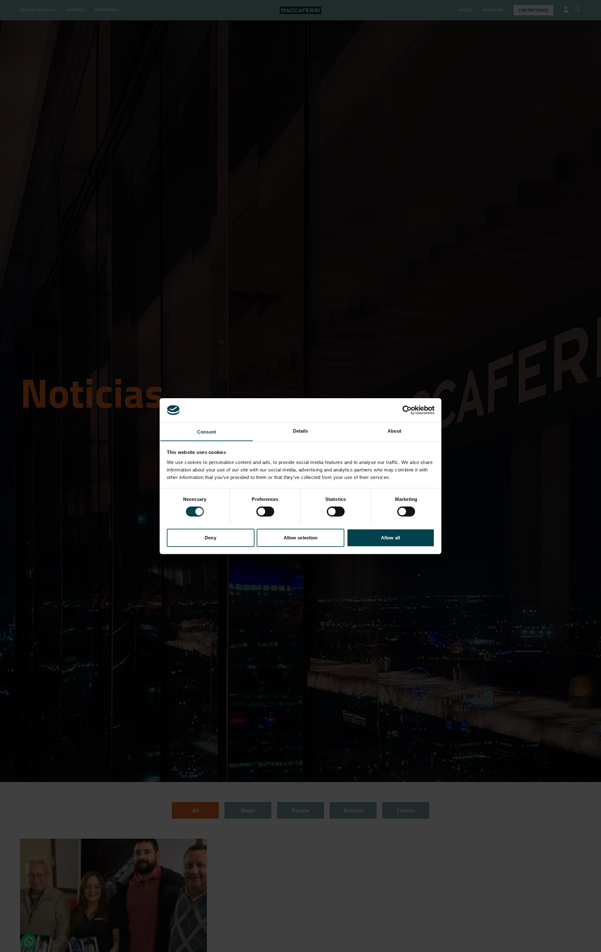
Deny (210, 537)
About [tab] (394, 430)
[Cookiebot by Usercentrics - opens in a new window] (407, 410)
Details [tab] (300, 430)
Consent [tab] (206, 431)
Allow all (390, 537)
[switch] (265, 512)
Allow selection (301, 537)
